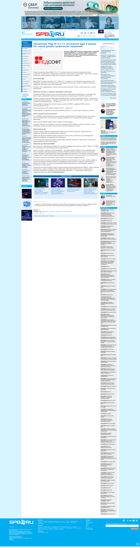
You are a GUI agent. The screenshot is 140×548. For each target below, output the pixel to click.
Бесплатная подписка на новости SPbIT (116, 523)
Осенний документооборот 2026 (106, 447)
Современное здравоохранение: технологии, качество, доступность (108, 365)
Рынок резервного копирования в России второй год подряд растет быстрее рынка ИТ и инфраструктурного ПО (58, 191)
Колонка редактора (110, 31)
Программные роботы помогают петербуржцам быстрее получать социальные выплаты (108, 90)
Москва (87, 521)
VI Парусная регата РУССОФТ (108, 352)
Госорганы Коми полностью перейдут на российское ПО (25, 172)
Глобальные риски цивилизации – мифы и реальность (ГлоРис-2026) (107, 473)
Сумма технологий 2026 (108, 426)
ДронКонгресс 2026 (110, 400)
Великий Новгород (26, 107)
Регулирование (26, 74)
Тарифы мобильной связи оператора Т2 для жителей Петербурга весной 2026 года (110, 203)
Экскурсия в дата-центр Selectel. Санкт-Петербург (108, 239)
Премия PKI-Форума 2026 (108, 287)
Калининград (25, 127)
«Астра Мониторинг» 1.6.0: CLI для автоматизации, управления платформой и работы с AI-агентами (41, 191)
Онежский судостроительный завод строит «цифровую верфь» (108, 86)
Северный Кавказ (89, 529)
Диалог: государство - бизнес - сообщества (108, 373)
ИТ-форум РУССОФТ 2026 (108, 355)
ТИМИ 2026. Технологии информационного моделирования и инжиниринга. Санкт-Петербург (108, 298)
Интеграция (26, 56)
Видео (91, 39)
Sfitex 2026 (108, 487)
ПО (24, 67)
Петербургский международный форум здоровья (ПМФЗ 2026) (108, 410)
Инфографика (104, 39)
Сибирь (87, 525)
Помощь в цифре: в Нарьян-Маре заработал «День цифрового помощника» (26, 179)
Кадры (24, 72)
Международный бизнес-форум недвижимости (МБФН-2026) (107, 234)
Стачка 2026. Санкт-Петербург (108, 389)
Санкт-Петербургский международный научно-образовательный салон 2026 (108, 441)
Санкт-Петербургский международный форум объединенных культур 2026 (108, 346)
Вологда (24, 153)
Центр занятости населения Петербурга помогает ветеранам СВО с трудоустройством (108, 82)
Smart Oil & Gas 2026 (111, 258)
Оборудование (26, 65)
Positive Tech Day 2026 (111, 306)
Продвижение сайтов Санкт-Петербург (25, 95)
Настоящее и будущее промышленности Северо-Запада (109, 358)
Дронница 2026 (109, 218)
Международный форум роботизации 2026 (107, 477)
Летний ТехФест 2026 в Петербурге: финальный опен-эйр (109, 223)
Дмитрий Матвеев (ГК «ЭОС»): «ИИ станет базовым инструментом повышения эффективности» (111, 179)
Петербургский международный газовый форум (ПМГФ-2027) (108, 510)
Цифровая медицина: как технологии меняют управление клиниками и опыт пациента (108, 243)
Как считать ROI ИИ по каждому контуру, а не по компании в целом (111, 105)
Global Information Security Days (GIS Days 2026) (107, 383)
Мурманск (24, 136)
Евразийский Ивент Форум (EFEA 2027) (108, 507)
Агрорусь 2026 (109, 294)
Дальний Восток (89, 528)
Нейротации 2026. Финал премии (108, 256)
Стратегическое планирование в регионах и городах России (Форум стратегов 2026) (108, 458)
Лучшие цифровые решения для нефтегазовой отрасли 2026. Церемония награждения (108, 262)
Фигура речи (58, 522)
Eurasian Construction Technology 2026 (108, 329)
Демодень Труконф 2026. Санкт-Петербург (108, 453)
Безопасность (26, 81)
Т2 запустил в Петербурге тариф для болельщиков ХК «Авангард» (108, 94)
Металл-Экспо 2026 (110, 461)
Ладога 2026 (109, 220)
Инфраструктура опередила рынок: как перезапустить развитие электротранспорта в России (107, 214)
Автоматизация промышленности (27, 46)
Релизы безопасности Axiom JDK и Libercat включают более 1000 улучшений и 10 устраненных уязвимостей (62, 205)
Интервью (36, 39)
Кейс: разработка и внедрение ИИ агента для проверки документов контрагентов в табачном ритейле (70, 25)
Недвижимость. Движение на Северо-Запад (107, 247)
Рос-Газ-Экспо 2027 (110, 514)
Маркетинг (25, 60)
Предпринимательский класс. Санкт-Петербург (109, 271)
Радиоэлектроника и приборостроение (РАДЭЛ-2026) (108, 338)
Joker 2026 (108, 413)
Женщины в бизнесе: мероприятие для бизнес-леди (108, 309)
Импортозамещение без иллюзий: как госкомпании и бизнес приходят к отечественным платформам (111, 112)
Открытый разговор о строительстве (108, 362)
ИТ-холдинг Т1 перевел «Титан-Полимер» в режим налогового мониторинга (26, 165)
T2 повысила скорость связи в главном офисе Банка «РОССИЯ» (108, 52)
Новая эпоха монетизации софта (110, 196)
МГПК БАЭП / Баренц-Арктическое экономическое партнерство (108, 469)
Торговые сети (26, 63)
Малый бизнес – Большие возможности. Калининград (107, 465)
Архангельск (25, 118)
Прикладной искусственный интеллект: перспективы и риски (107, 420)
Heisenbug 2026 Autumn (107, 416)
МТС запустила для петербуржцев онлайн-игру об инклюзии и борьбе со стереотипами (108, 76)
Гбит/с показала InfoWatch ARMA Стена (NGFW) (28, 34)
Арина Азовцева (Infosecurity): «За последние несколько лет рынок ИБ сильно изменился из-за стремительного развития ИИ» (111, 187)
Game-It (107, 266)
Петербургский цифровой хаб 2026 (107, 227)
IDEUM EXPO (109, 335)
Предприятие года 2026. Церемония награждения (108, 369)
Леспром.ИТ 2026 (110, 394)
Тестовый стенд (79, 39)
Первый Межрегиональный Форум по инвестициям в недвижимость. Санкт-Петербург (108, 276)
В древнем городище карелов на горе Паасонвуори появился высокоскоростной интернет (26, 148)
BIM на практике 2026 (111, 312)
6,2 (23, 32)
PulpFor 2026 (109, 490)
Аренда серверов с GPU (43, 532)
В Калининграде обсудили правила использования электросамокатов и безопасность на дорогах (26, 132)
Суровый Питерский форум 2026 (108, 450)
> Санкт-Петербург (61, 37)
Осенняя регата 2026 (111, 268)
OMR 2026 (108, 391)
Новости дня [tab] (103, 47)
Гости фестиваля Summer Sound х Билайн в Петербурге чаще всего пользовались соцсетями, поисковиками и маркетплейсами (108, 62)
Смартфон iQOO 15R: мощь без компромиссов (108, 132)
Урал (87, 524)
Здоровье (25, 91)
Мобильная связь (27, 50)
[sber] (70, 8)
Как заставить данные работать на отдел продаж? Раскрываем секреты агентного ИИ (108, 291)
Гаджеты (25, 89)
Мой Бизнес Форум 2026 (108, 251)
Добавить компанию (108, 43)
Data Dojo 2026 (109, 253)
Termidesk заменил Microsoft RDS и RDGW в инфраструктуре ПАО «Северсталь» (108, 143)
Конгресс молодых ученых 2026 (108, 493)
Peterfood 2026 (109, 485)
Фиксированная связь (26, 54)
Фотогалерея (97, 39)
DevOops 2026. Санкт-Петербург (108, 407)
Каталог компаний (113, 39)
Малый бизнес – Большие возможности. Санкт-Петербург (108, 496)
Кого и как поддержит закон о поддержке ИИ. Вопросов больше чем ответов (110, 36)
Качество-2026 (109, 349)
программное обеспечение (48, 211)
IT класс (55, 39)
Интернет (25, 48)
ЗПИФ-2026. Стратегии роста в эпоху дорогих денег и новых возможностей (109, 230)
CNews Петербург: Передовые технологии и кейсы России (108, 341)
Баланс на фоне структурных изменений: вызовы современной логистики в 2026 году (108, 321)
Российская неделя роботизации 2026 (108, 481)
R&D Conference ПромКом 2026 (107, 376)
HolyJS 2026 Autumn (110, 444)
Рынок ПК (25, 58)
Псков (23, 162)
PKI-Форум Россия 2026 (107, 283)
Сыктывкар (25, 169)
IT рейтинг (71, 39)
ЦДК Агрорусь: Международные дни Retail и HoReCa (107, 303)
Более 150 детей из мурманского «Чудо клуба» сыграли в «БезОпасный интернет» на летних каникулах (26, 140)
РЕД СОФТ (69, 211)
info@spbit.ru (12, 539)
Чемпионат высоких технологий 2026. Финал (108, 280)
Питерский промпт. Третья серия (108, 504)
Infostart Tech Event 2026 (108, 403)
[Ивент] (27, 193)
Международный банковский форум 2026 (107, 332)
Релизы (86, 39)
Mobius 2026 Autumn (110, 423)
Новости (24, 39)
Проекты (50, 39)
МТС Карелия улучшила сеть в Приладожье (108, 71)
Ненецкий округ (25, 175)
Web (24, 79)
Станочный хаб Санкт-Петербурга (109, 437)
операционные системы (60, 211)
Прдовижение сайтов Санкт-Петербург (44, 216)
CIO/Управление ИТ (27, 86)
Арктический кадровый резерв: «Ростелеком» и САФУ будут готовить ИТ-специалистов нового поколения (26, 123)
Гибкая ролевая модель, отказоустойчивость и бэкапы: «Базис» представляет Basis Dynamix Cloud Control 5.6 (91, 191)
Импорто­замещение (26, 43)
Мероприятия (43, 39)
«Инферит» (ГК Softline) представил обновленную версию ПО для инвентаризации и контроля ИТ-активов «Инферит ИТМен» (66, 204)
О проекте (11, 526)
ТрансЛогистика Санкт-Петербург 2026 (109, 326)
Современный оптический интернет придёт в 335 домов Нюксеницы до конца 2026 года (26, 158)
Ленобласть (25, 101)
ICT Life (45, 522)
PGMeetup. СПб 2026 (111, 386)
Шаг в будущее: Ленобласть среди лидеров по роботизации (26, 104)
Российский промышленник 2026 (106, 434)
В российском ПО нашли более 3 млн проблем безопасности (73, 190)
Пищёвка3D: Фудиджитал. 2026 (106, 500)
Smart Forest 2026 (110, 483)
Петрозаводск (25, 144)
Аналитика (30, 39)
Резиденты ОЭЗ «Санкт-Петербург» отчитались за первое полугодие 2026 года (107, 68)
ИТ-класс (102, 102)
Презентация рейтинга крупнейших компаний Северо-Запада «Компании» (109, 379)
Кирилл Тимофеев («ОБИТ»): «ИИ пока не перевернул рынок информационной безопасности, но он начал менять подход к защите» (30, 25)
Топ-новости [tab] (111, 47)
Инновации (25, 83)
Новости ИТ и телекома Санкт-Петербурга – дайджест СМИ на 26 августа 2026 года (50, 26)
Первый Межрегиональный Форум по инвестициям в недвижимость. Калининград (108, 316)
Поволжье (88, 523)
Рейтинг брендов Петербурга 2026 (107, 210)
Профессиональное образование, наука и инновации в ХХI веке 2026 (109, 430)
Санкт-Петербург (89, 522)
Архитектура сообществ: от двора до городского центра (106, 397)
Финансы (25, 76)
